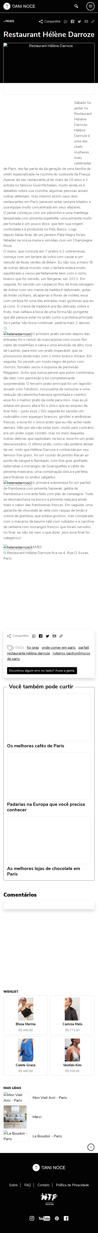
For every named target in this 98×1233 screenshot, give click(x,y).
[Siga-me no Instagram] (32, 1218)
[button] (93, 21)
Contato (43, 1185)
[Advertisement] (37, 131)
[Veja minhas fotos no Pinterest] (57, 1218)
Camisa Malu (72, 1024)
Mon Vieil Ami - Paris (50, 1097)
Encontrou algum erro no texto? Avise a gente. (42, 670)
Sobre (13, 1185)
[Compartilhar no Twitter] (79, 21)
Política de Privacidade (72, 1185)
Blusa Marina (26, 1024)
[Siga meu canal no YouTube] (44, 1218)
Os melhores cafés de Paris (35, 746)
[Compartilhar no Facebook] (72, 21)
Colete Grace (26, 1065)
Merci (37, 1116)
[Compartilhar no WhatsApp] (65, 21)
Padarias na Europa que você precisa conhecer (46, 807)
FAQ (27, 1185)
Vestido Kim (72, 1065)
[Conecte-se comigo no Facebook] (66, 1218)
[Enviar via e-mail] (86, 21)
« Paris (8, 21)
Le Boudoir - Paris (47, 1136)
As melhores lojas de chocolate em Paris (43, 871)
